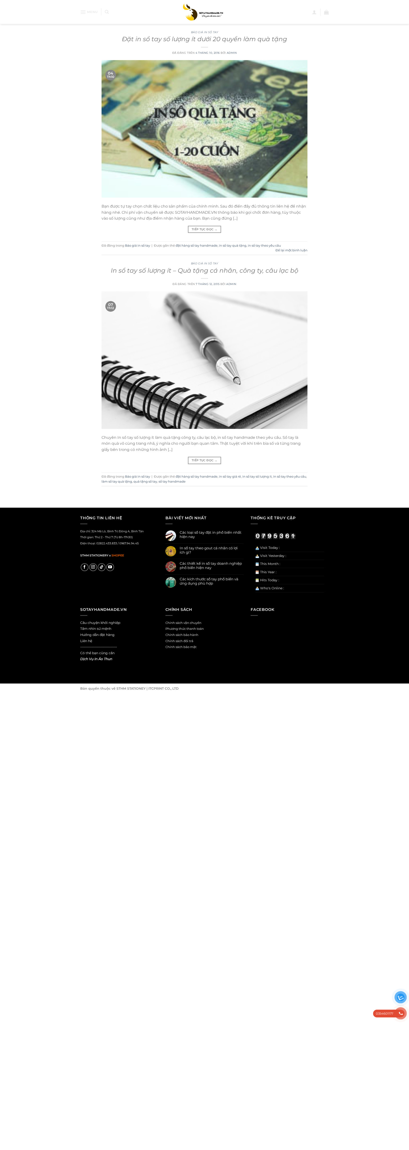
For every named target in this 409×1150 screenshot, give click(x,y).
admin (232, 52)
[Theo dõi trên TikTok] (102, 567)
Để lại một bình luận (291, 250)
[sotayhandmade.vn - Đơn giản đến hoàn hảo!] (205, 12)
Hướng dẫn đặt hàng (97, 635)
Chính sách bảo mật (180, 647)
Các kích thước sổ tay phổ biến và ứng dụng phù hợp (209, 581)
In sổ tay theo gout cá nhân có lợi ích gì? (209, 550)
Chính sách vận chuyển (183, 623)
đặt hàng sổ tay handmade (197, 245)
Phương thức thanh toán (184, 629)
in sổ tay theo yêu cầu (264, 245)
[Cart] (326, 12)
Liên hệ (86, 641)
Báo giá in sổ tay (204, 32)
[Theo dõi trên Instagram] (93, 567)
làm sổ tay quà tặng (117, 481)
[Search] (107, 12)
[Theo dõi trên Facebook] (85, 567)
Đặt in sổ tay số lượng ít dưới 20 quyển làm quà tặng (204, 39)
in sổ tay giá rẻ (230, 476)
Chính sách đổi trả (179, 641)
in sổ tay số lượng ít (257, 476)
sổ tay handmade (172, 481)
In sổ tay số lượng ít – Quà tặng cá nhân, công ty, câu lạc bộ (204, 270)
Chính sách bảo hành (181, 635)
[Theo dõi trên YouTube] (110, 567)
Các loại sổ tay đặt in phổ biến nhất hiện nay (210, 534)
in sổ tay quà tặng (232, 245)
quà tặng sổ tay (145, 481)
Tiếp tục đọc (204, 229)
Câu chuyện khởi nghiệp (100, 623)
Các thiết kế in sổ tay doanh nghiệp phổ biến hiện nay (211, 565)
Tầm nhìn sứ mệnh (95, 629)
